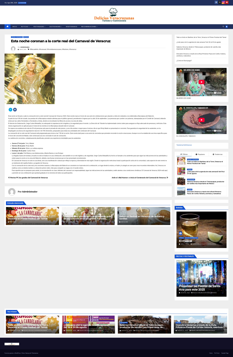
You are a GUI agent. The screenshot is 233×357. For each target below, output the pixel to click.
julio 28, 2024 (185, 244)
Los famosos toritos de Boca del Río (200, 239)
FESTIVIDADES (39, 26)
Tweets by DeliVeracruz (184, 145)
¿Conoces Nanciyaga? (184, 60)
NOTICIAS (25, 26)
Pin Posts (217, 353)
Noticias (26, 37)
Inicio (14, 26)
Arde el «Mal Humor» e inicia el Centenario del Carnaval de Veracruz (139, 178)
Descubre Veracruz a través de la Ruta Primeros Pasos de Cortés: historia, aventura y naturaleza (204, 192)
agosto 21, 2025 (70, 330)
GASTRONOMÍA (55, 26)
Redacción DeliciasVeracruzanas (206, 292)
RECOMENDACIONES (89, 26)
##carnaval (42, 49)
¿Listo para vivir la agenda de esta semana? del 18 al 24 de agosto (198, 42)
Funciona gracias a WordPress (13, 353)
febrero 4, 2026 (186, 292)
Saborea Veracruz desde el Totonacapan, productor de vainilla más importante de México (205, 182)
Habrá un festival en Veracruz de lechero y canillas (141, 217)
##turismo (65, 49)
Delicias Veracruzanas (191, 234)
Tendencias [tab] (218, 154)
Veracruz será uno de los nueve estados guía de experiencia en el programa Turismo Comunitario (87, 218)
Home (211, 353)
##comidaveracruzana (54, 49)
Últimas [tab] (185, 154)
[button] (223, 26)
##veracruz (72, 49)
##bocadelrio (34, 49)
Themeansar (35, 353)
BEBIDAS (181, 234)
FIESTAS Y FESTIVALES (16, 37)
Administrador (24, 47)
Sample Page (224, 353)
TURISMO (190, 169)
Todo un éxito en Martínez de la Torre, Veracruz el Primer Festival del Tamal (28, 217)
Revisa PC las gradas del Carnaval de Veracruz (29, 178)
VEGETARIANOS (71, 26)
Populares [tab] (201, 154)
